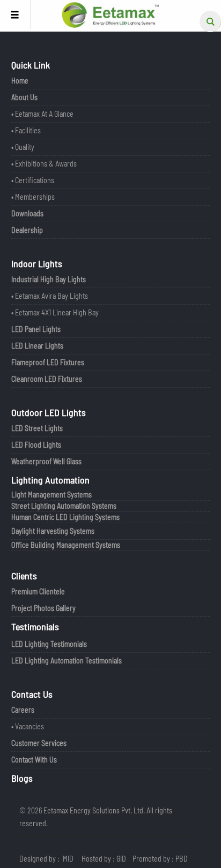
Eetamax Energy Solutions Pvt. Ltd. (94, 810)
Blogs (22, 778)
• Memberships (33, 196)
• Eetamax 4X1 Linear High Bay (55, 312)
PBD (181, 858)
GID (121, 858)
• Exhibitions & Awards (44, 163)
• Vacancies (27, 726)
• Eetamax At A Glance (42, 113)
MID (68, 858)
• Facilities (26, 130)
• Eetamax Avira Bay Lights (49, 295)
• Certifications (32, 180)
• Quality (22, 147)
